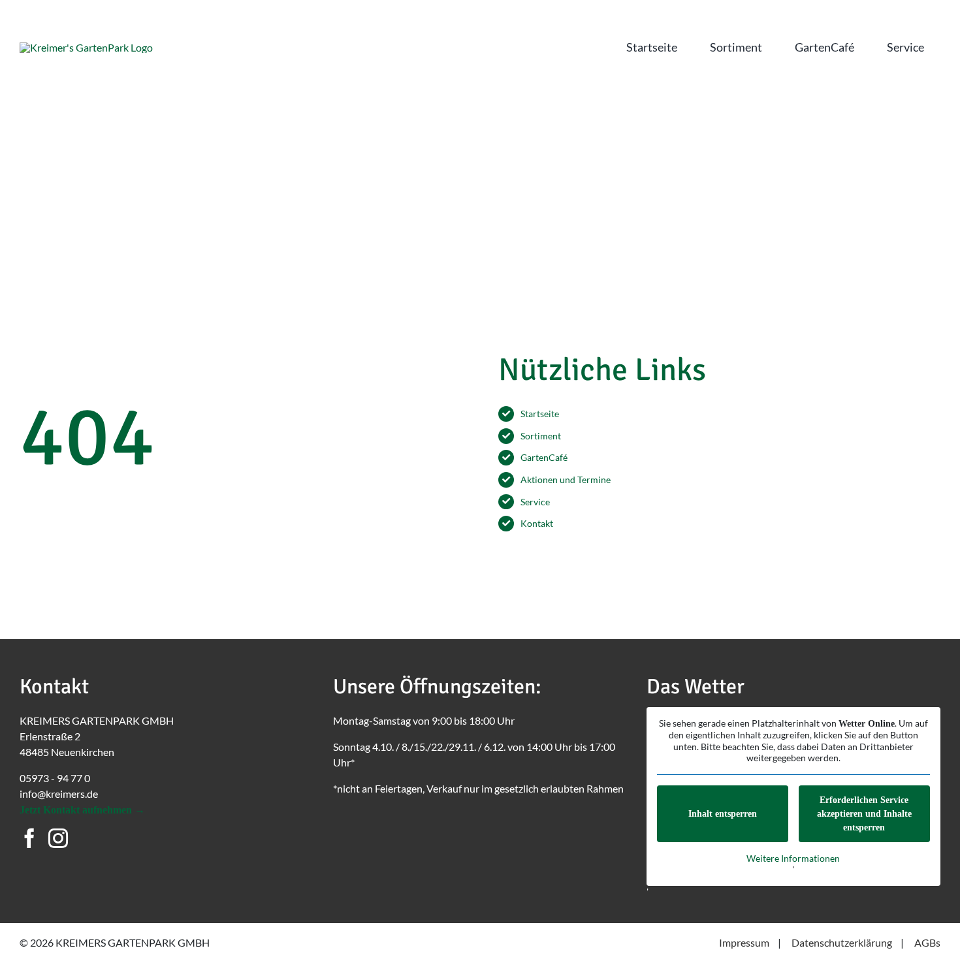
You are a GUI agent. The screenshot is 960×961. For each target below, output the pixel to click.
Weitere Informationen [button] (793, 858)
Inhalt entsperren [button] (722, 814)
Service (535, 501)
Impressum (744, 942)
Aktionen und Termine (565, 479)
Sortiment (540, 435)
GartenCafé (544, 457)
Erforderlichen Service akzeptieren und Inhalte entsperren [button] (864, 813)
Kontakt (536, 523)
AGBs (927, 942)
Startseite (539, 413)
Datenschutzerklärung (842, 942)
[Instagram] (58, 838)
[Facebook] (29, 838)
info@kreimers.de (59, 793)
